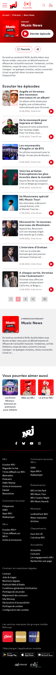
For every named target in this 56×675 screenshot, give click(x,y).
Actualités (35, 550)
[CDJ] (35, 664)
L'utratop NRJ (37, 537)
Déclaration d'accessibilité (15, 602)
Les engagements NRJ (41, 557)
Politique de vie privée (13, 592)
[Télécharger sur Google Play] (10, 654)
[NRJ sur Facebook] (16, 444)
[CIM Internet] (21, 664)
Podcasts (16, 15)
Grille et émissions (12, 486)
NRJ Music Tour (38, 494)
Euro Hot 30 (36, 534)
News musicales (38, 517)
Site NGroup (8, 599)
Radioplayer (8, 517)
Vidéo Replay (8, 482)
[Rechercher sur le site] (44, 5)
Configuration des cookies (15, 610)
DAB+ (5, 510)
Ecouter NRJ (8, 464)
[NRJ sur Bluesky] (23, 444)
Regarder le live (10, 468)
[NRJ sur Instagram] (39, 444)
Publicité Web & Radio (13, 584)
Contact (6, 573)
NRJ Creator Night (39, 498)
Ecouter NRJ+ (9, 529)
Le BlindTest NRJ (39, 514)
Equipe (5, 490)
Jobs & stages (9, 577)
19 (44, 299)
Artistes (34, 521)
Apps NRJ (7, 513)
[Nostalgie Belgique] (21, 636)
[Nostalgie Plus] (34, 636)
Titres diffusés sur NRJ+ (11, 535)
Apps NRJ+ (36, 471)
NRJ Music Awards (39, 501)
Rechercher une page (41, 561)
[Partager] (38, 49)
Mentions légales (11, 581)
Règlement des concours (15, 595)
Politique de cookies (12, 606)
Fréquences (8, 506)
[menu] (4, 5)
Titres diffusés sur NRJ (13, 472)
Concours (35, 554)
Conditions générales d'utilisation (19, 588)
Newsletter (8, 493)
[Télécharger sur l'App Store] (27, 654)
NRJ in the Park (38, 490)
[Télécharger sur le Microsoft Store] (45, 654)
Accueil (5, 15)
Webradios (7, 475)
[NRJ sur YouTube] (31, 444)
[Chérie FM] (7, 636)
